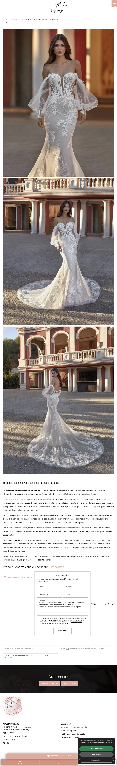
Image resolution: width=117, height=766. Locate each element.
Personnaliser (96, 760)
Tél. (58, 762)
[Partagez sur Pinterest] (108, 604)
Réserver (57, 567)
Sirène (24, 19)
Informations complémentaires (74, 727)
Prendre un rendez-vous (18, 577)
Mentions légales (68, 730)
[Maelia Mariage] (58, 8)
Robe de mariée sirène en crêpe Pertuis (20, 649)
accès (20, 762)
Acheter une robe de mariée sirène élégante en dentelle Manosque (82, 649)
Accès (6, 743)
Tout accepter (96, 749)
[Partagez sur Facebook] (101, 604)
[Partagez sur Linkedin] (112, 604)
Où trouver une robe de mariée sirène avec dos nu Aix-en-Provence (27, 656)
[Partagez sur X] (105, 604)
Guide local (66, 724)
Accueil (5, 19)
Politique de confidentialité (73, 734)
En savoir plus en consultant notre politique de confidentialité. (61, 622)
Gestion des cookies (70, 737)
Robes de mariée (14, 19)
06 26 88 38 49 (69, 683)
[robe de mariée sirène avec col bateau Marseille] (58, 103)
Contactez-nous (49, 683)
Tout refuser (96, 754)
